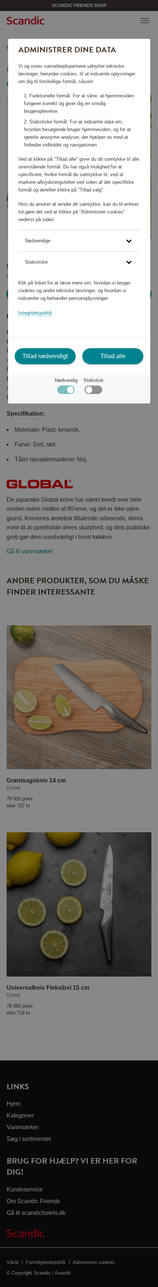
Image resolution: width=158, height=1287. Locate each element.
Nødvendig (66, 380)
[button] (79, 240)
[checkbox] (93, 391)
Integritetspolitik (35, 313)
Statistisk (93, 380)
